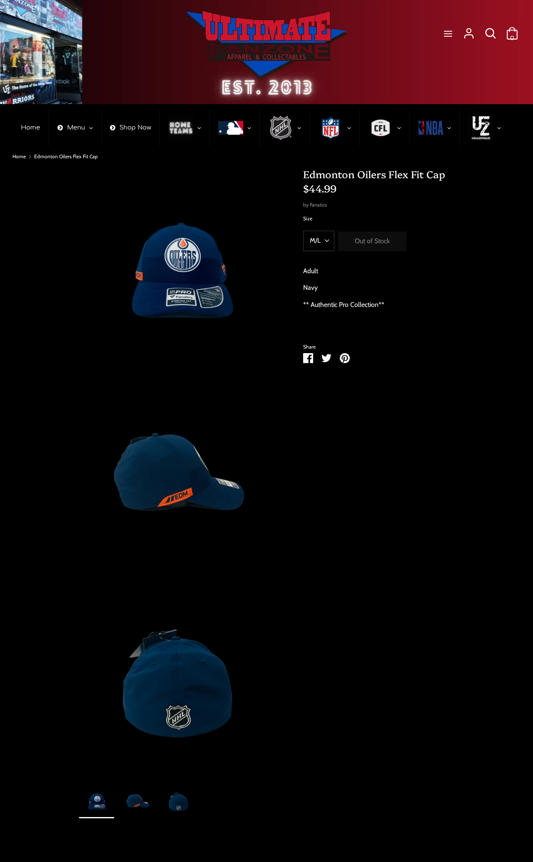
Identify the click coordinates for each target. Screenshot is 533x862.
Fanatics (318, 205)
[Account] (469, 30)
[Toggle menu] (448, 33)
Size (307, 218)
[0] (512, 30)
